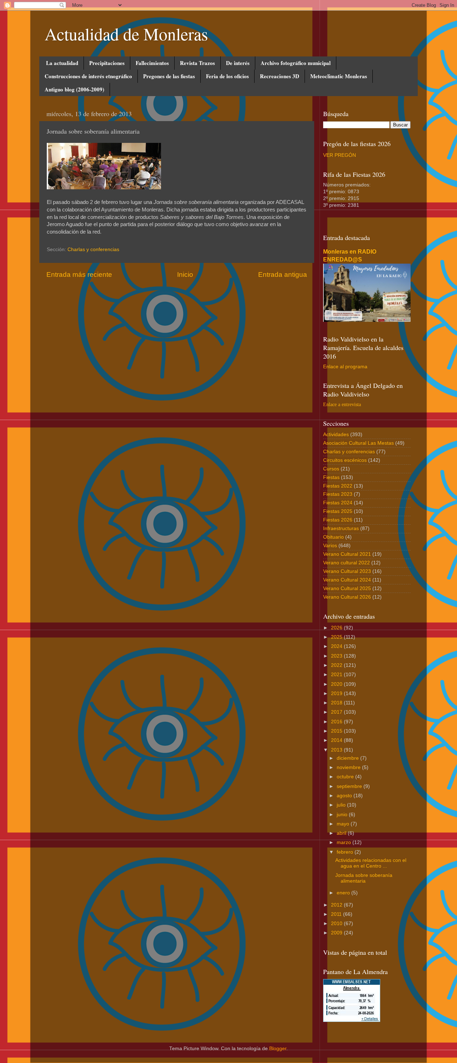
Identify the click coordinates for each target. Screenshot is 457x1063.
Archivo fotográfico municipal (296, 63)
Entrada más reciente (79, 274)
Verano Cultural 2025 (347, 588)
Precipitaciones (107, 63)
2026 (337, 627)
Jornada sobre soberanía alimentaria (363, 878)
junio (343, 814)
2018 (337, 702)
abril (342, 833)
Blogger (277, 1048)
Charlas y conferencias (93, 249)
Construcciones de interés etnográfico (88, 76)
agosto (345, 795)
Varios (330, 545)
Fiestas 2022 (337, 486)
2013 (337, 750)
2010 (337, 923)
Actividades (336, 434)
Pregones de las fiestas (169, 76)
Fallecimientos (152, 63)
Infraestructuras (341, 528)
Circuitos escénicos (345, 460)
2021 (337, 674)
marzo (344, 842)
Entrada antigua (282, 274)
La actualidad (62, 63)
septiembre (350, 786)
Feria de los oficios (227, 76)
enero (344, 892)
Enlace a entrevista (342, 404)
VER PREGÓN (339, 155)
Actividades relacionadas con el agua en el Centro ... (370, 863)
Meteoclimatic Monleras (338, 76)
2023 (337, 656)
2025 (337, 637)
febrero (346, 852)
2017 (337, 712)
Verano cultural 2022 (346, 562)
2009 (337, 932)
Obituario (333, 537)
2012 (337, 905)
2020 (337, 684)
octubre (346, 776)
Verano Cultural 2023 (347, 571)
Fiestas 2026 (337, 520)
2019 (337, 693)
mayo (344, 824)
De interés (238, 63)
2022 (337, 665)
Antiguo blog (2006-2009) (74, 89)
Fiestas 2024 (337, 502)
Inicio (185, 274)
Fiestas (331, 477)
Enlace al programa (345, 366)
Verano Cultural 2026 (347, 597)
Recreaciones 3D (279, 76)
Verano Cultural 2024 (347, 580)
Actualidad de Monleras (126, 33)
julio (342, 805)
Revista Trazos (197, 63)
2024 (337, 646)
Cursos (331, 468)
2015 (337, 731)
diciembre (348, 758)
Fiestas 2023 (337, 494)
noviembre (349, 767)
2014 (337, 740)
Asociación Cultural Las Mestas (358, 443)
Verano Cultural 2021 (347, 554)
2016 (337, 721)
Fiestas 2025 (337, 511)
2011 (337, 914)
